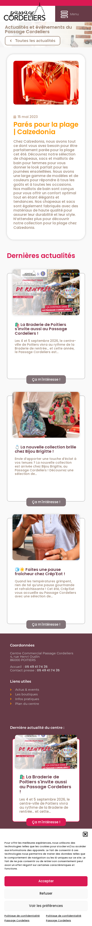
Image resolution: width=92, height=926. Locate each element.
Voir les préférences (46, 905)
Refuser (46, 893)
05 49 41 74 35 (36, 666)
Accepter (46, 881)
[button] (85, 834)
